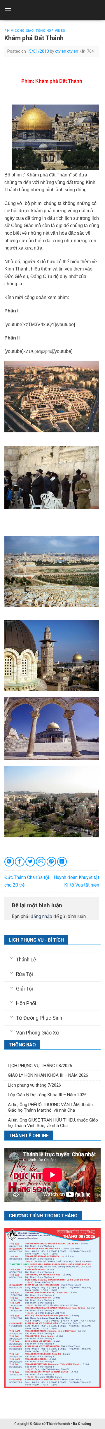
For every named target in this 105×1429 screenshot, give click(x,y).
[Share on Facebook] (19, 861)
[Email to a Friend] (41, 861)
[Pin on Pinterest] (51, 861)
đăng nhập (41, 916)
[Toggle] (11, 958)
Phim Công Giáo (19, 31)
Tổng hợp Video (50, 31)
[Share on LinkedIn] (62, 861)
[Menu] (7, 10)
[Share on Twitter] (30, 861)
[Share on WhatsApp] (9, 861)
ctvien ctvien (66, 51)
